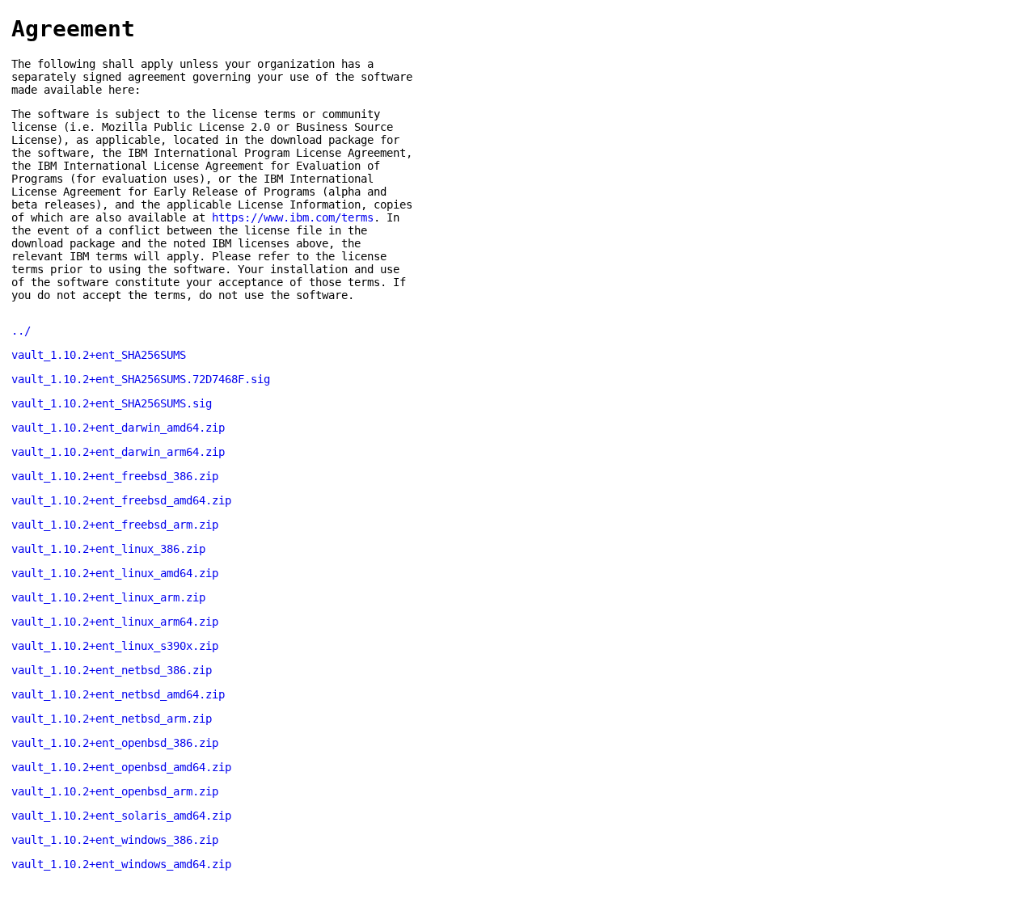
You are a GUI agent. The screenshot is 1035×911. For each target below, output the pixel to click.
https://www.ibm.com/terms (293, 217)
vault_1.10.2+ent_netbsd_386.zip (111, 670)
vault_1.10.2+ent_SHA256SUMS (98, 354)
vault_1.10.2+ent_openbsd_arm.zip (114, 791)
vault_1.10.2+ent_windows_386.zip (114, 839)
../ (21, 330)
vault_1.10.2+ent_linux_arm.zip (108, 597)
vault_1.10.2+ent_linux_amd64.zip (114, 573)
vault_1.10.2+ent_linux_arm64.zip (114, 621)
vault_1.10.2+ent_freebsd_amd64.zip (121, 500)
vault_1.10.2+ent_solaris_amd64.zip (121, 815)
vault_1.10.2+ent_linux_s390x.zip (114, 645)
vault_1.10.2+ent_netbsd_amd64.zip (118, 694)
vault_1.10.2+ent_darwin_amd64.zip (118, 427)
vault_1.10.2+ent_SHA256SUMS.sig (111, 403)
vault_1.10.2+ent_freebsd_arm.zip (114, 524)
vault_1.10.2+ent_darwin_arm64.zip (118, 451)
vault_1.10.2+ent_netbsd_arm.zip (111, 718)
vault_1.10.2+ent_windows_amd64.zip (121, 864)
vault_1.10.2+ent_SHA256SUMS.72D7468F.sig (140, 379)
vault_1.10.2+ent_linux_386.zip (108, 548)
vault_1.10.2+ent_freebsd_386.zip (114, 476)
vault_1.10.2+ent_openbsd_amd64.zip (121, 767)
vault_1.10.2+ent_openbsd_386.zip (114, 742)
